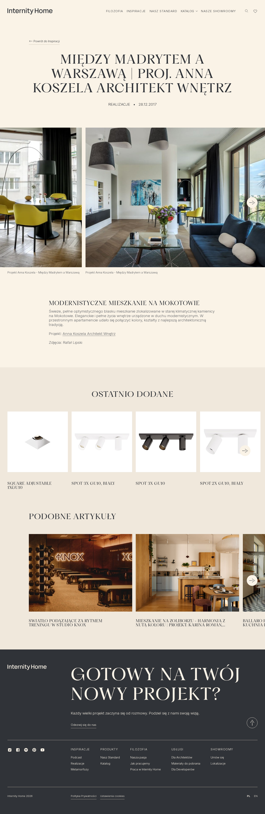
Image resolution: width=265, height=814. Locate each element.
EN (256, 796)
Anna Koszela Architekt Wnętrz (89, 334)
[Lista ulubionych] (255, 11)
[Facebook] (18, 750)
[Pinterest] (34, 750)
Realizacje (119, 104)
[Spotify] (26, 750)
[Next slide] (252, 202)
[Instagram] (9, 750)
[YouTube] (42, 750)
